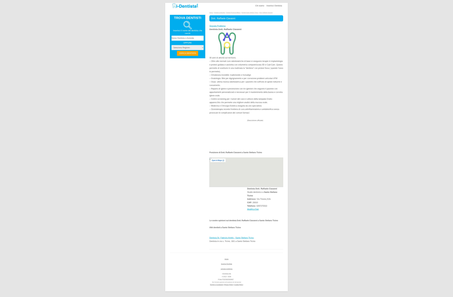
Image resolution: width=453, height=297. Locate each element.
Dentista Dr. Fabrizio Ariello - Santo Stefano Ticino (231, 238)
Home (227, 259)
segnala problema (226, 269)
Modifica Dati (253, 209)
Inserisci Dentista (274, 6)
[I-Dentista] (185, 8)
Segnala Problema (217, 26)
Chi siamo (259, 6)
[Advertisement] (228, 135)
